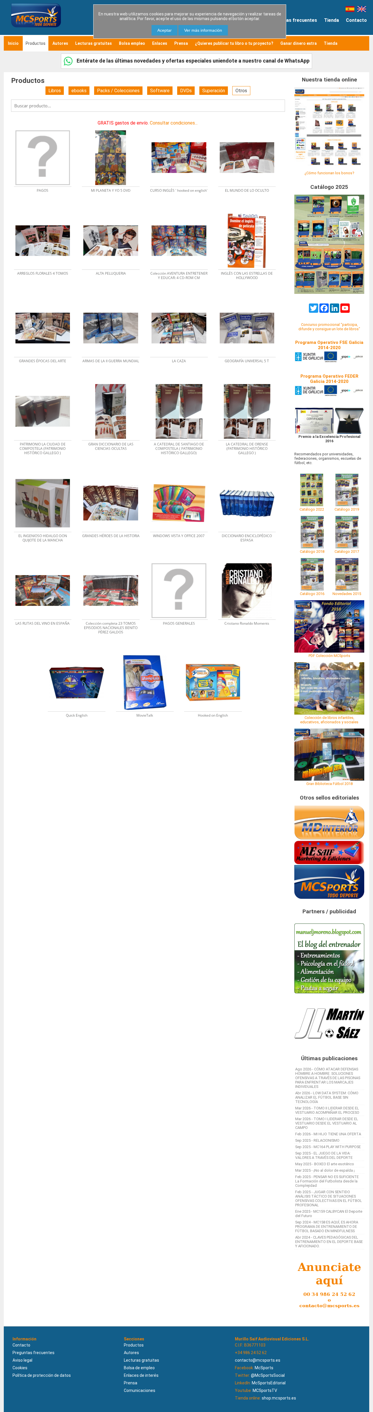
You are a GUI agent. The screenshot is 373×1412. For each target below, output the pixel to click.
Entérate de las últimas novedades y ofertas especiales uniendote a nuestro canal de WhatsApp (192, 61)
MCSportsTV (265, 1390)
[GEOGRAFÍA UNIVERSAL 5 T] (250, 299)
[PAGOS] (46, 128)
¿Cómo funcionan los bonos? (329, 173)
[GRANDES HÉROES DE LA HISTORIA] (114, 474)
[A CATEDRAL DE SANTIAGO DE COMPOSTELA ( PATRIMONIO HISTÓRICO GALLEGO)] (182, 382)
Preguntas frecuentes (292, 20)
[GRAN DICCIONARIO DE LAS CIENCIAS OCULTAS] (114, 382)
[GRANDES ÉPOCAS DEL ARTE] (46, 299)
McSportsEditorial (269, 1383)
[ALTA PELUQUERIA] (114, 211)
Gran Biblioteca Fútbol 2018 (329, 784)
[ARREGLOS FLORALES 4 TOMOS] (46, 211)
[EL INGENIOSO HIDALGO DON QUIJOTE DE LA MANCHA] (46, 474)
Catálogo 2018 (312, 551)
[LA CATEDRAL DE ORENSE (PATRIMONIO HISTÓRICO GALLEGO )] (250, 382)
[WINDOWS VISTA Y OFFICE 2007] (182, 474)
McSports (264, 1367)
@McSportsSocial (268, 1375)
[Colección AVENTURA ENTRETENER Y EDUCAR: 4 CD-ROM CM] (182, 211)
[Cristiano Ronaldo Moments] (250, 561)
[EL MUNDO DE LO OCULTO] (250, 128)
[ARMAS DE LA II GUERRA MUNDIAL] (114, 299)
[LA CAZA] (182, 299)
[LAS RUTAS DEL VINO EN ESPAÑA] (46, 561)
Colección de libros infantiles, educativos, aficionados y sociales (329, 719)
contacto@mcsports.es (257, 1360)
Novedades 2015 (346, 594)
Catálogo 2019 (347, 509)
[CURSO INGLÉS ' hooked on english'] (182, 128)
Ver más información (203, 30)
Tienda (331, 20)
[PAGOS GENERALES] (182, 561)
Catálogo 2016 (312, 594)
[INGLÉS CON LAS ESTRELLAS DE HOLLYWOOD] (250, 211)
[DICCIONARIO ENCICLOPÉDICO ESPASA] (250, 474)
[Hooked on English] (215, 653)
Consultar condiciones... (174, 123)
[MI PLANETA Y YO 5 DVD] (114, 128)
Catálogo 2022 (312, 509)
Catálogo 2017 (347, 551)
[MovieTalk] (148, 653)
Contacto (356, 20)
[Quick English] (80, 653)
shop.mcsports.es (279, 1398)
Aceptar (164, 30)
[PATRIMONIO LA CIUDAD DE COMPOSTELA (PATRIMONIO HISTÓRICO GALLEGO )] (46, 382)
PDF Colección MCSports (329, 655)
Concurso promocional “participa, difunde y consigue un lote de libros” (329, 326)
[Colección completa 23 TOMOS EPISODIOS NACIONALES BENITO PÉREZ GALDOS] (114, 561)
